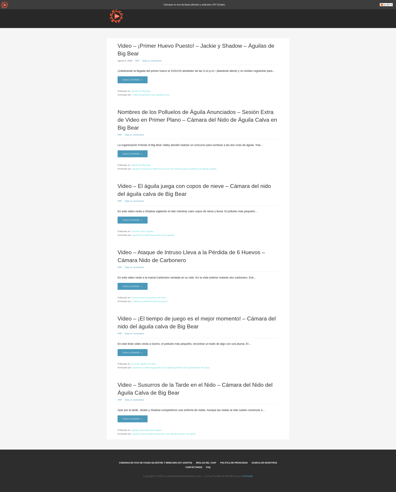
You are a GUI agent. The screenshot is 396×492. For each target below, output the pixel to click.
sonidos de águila (186, 434)
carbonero (147, 301)
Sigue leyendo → (133, 79)
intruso (164, 301)
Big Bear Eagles (154, 430)
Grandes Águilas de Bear (143, 364)
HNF (137, 60)
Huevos (156, 301)
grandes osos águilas (152, 95)
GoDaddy (247, 476)
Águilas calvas (138, 430)
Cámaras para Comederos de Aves (148, 297)
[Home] (5, 5)
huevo (167, 95)
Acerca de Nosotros (264, 463)
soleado (213, 169)
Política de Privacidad (234, 463)
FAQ (208, 467)
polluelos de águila (199, 169)
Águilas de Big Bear (141, 91)
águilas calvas (139, 434)
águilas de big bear (141, 169)
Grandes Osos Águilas (142, 231)
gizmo (186, 169)
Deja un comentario (152, 60)
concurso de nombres (172, 169)
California (137, 95)
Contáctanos (193, 467)
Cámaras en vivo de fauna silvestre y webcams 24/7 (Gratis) (155, 463)
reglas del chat (206, 463)
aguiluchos (137, 235)
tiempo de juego (202, 367)
